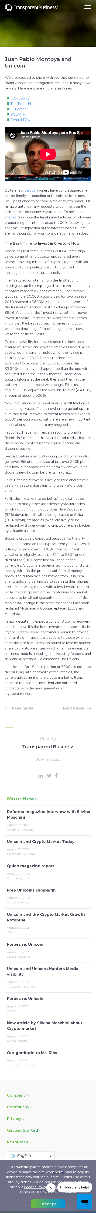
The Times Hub (22, 103)
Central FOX (20, 119)
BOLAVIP (18, 114)
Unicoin (30, 190)
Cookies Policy (35, 1186)
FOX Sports (19, 98)
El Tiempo (18, 109)
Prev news (22, 708)
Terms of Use (30, 1192)
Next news (73, 708)
